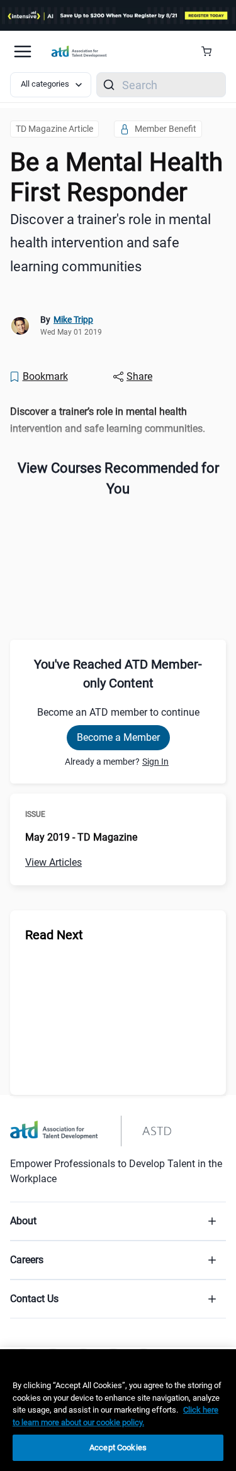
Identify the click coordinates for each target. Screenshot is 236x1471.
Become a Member (118, 737)
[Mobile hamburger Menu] (22, 51)
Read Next (54, 934)
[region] (118, 420)
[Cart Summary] (211, 51)
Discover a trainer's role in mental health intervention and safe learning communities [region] (110, 243)
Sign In (155, 762)
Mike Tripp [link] (73, 320)
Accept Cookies (118, 1447)
